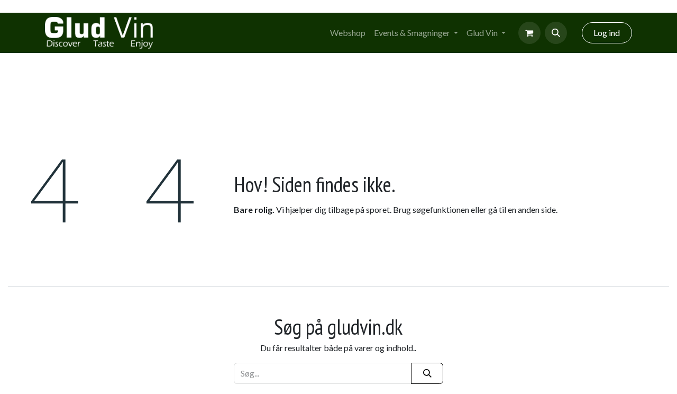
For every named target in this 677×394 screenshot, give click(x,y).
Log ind (606, 33)
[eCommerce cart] (529, 33)
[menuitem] (348, 32)
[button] (556, 33)
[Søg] (427, 373)
